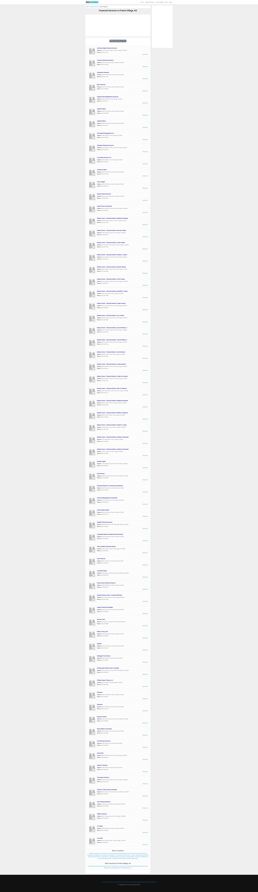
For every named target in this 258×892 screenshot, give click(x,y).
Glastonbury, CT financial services (102, 855)
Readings (134, 882)
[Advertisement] (118, 25)
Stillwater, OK (144, 856)
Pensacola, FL (120, 855)
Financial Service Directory (112, 882)
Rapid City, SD (108, 858)
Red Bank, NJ (131, 856)
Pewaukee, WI (124, 858)
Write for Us (143, 882)
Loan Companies (159, 2)
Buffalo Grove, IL (127, 855)
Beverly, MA (145, 855)
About (170, 2)
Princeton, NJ (125, 856)
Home (142, 2)
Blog (166, 2)
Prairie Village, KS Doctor (105, 866)
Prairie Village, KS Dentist (93, 866)
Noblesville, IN (139, 855)
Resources (149, 882)
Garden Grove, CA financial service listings (112, 853)
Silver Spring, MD (91, 856)
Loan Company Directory (125, 882)
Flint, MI (97, 856)
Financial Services (149, 2)
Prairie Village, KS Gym (126, 867)
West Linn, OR (101, 858)
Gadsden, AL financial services (95, 853)
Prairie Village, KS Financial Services (136, 866)
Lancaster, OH (138, 856)
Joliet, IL (133, 855)
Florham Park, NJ (117, 856)
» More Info (145, 54)
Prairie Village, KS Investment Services (119, 866)
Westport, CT (113, 855)
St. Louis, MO (110, 856)
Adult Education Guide (133, 858)
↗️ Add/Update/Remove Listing (118, 41)
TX (112, 858)
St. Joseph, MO (103, 856)
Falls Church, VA (116, 858)
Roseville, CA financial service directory (130, 853)
